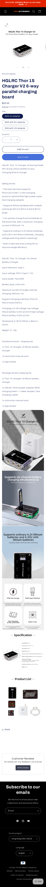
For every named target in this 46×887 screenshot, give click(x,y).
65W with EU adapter (15, 122)
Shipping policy (32, 875)
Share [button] (7, 729)
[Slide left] (17, 67)
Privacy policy (33, 871)
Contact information (24, 879)
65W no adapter (12, 116)
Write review (23, 768)
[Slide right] (29, 67)
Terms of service (17, 875)
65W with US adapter (15, 128)
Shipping (5, 107)
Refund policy (20, 871)
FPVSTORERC (21, 867)
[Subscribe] (38, 811)
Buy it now (23, 157)
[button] (5, 11)
